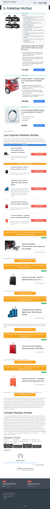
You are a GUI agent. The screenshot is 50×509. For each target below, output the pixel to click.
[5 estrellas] (21, 470)
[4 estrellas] (19, 470)
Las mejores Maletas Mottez (28, 25)
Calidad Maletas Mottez (28, 41)
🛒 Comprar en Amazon (39, 252)
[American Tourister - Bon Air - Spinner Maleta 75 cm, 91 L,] (13, 280)
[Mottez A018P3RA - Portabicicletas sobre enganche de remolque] (13, 246)
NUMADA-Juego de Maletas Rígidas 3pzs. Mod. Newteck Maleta (32, 312)
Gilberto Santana (20, 460)
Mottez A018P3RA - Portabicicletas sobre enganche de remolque (33, 246)
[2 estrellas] (17, 470)
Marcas (11, 450)
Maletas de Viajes (9, 2)
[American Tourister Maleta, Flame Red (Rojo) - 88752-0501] (13, 349)
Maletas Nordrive (34, 484)
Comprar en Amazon (39, 69)
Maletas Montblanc (9, 484)
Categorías (41, 3)
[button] (26, 15)
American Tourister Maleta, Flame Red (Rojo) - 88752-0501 (33, 347)
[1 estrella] (15, 470)
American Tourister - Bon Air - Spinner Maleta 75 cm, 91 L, (32, 278)
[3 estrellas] (18, 470)
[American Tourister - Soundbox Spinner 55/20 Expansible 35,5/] (13, 381)
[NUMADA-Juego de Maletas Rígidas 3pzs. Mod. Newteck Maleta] (13, 312)
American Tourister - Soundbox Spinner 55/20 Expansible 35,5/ (33, 380)
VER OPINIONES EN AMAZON (25, 260)
